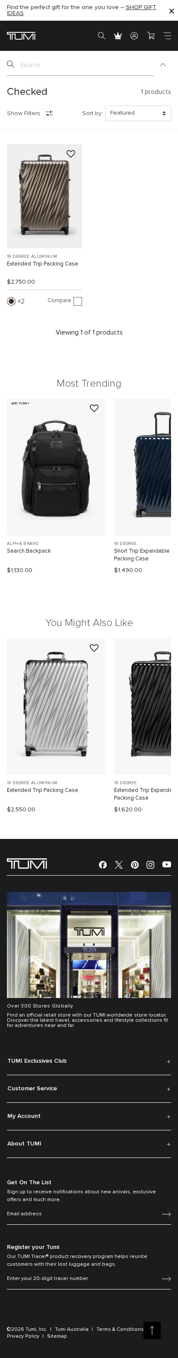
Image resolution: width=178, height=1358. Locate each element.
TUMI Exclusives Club (37, 1061)
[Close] (171, 11)
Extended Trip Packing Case (42, 264)
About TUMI (24, 1144)
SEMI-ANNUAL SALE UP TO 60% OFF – (77, 8)
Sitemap (57, 1336)
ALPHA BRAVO (22, 543)
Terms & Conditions (120, 1329)
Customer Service (32, 1089)
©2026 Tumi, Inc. (27, 1329)
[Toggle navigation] (167, 36)
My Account (24, 1116)
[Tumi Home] (21, 35)
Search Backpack (29, 551)
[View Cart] (151, 36)
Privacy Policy (23, 1336)
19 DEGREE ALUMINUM (32, 256)
